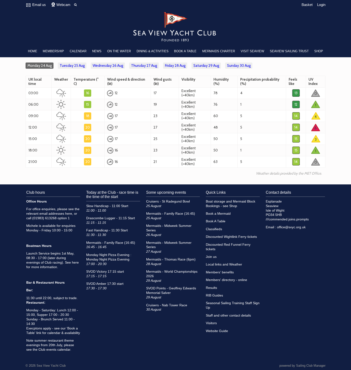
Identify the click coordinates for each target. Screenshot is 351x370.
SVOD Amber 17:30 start (104, 284)
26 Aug (108, 65)
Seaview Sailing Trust (289, 51)
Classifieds (214, 229)
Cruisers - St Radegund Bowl (168, 201)
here (68, 213)
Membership (53, 51)
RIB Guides (214, 295)
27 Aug (144, 65)
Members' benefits (220, 272)
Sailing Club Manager (310, 365)
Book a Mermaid (218, 213)
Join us (211, 257)
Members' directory (220, 280)
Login (321, 5)
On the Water (119, 51)
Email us (39, 5)
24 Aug (39, 65)
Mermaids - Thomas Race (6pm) (171, 259)
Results (211, 288)
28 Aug (175, 65)
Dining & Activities (153, 51)
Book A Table (185, 51)
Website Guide (217, 331)
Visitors (211, 323)
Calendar (78, 51)
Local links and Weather (224, 264)
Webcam (63, 5)
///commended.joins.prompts (287, 219)
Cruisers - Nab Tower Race (166, 305)
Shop (318, 51)
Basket (307, 5)
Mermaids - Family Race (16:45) (110, 243)
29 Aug (206, 65)
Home (32, 51)
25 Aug (72, 65)
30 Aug (239, 65)
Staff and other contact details (228, 315)
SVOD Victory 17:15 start (105, 271)
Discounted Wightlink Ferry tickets (231, 237)
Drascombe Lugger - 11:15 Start (110, 218)
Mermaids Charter (218, 51)
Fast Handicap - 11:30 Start (107, 230)
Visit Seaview (252, 51)
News (96, 51)
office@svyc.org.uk (291, 227)
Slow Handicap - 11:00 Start (107, 206)
